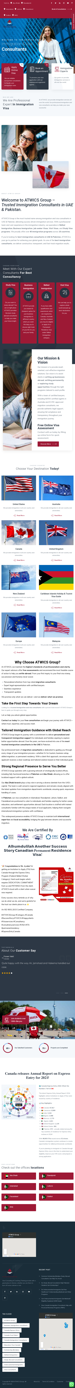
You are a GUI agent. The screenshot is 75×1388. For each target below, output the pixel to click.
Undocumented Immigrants (13, 1364)
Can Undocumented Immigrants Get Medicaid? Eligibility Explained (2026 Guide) (56, 1300)
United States (19, 504)
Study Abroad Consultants (13, 1360)
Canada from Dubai (11, 1335)
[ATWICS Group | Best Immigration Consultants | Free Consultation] (9, 23)
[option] (37, 968)
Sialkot (8, 15)
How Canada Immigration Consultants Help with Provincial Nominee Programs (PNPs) (56, 1306)
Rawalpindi (27, 3)
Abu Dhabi (16, 3)
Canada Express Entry (12, 1330)
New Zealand (19, 594)
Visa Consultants (10, 1369)
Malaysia (56, 641)
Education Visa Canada (12, 1345)
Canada (18, 549)
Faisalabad (29, 9)
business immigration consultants (16, 1325)
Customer (60, 1381)
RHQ (16, 15)
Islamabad (9, 9)
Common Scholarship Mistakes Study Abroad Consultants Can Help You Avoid (55, 1277)
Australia (56, 504)
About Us (37, 1381)
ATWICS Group (9, 1320)
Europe (19, 641)
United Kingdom (56, 549)
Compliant (69, 1381)
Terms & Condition (48, 1381)
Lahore (19, 9)
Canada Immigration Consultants (15, 1340)
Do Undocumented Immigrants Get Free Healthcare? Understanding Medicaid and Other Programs (56, 1292)
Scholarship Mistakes (11, 1350)
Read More (21, 515)
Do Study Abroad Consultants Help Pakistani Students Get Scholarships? (55, 1284)
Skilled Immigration (11, 1355)
